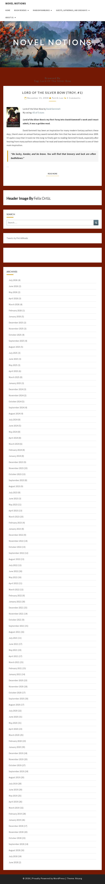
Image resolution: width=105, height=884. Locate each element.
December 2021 (16, 607)
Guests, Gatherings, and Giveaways (71, 10)
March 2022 (14, 589)
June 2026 (13, 286)
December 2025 (16, 322)
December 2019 (16, 753)
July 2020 (13, 710)
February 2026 (15, 310)
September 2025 (16, 340)
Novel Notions (15, 3)
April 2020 (13, 729)
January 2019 (15, 820)
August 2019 (14, 777)
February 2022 (15, 595)
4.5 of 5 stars (38, 112)
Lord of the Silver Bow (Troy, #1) (52, 92)
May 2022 (13, 577)
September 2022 (16, 553)
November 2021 (16, 613)
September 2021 (16, 625)
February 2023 (15, 522)
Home (7, 10)
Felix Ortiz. (42, 198)
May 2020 (13, 723)
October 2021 (15, 619)
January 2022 (15, 601)
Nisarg (78, 878)
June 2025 (13, 359)
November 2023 (16, 468)
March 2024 (14, 443)
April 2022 (13, 583)
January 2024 (15, 456)
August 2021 (14, 632)
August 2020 (14, 704)
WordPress (59, 878)
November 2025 (16, 328)
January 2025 (15, 383)
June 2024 (13, 425)
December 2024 (16, 389)
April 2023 (13, 510)
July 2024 (13, 419)
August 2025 (14, 346)
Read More (53, 173)
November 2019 (16, 759)
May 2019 (13, 795)
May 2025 (13, 365)
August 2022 (14, 559)
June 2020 (13, 716)
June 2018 (13, 862)
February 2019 (15, 813)
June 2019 (13, 789)
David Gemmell (53, 108)
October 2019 (15, 765)
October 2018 (15, 838)
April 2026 (13, 298)
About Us (9, 17)
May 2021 (13, 650)
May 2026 (13, 292)
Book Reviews (20, 10)
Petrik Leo (57, 98)
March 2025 (14, 377)
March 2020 (14, 735)
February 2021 (15, 668)
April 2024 (13, 437)
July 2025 (13, 352)
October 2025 (15, 334)
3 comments (74, 98)
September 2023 (16, 480)
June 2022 (13, 571)
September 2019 (16, 771)
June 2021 (13, 644)
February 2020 (15, 741)
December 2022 (16, 534)
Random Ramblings (41, 10)
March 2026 (14, 304)
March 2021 (14, 662)
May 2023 (13, 504)
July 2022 (13, 565)
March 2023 (14, 516)
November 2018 (16, 832)
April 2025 (13, 371)
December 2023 (16, 462)
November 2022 (16, 541)
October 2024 (15, 401)
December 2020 (16, 680)
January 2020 (15, 747)
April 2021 (13, 656)
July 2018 (13, 856)
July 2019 (13, 783)
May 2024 (13, 431)
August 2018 (14, 850)
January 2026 (15, 316)
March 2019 (14, 807)
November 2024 (16, 395)
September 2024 (16, 407)
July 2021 (13, 638)
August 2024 (14, 413)
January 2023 (15, 528)
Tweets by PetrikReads (17, 238)
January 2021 (15, 674)
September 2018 (16, 844)
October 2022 (15, 547)
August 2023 (14, 486)
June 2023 (13, 498)
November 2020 (16, 686)
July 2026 (13, 280)
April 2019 (13, 801)
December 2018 (16, 826)
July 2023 (13, 492)
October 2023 (15, 474)
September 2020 (16, 698)
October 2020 (15, 692)
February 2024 (15, 450)
